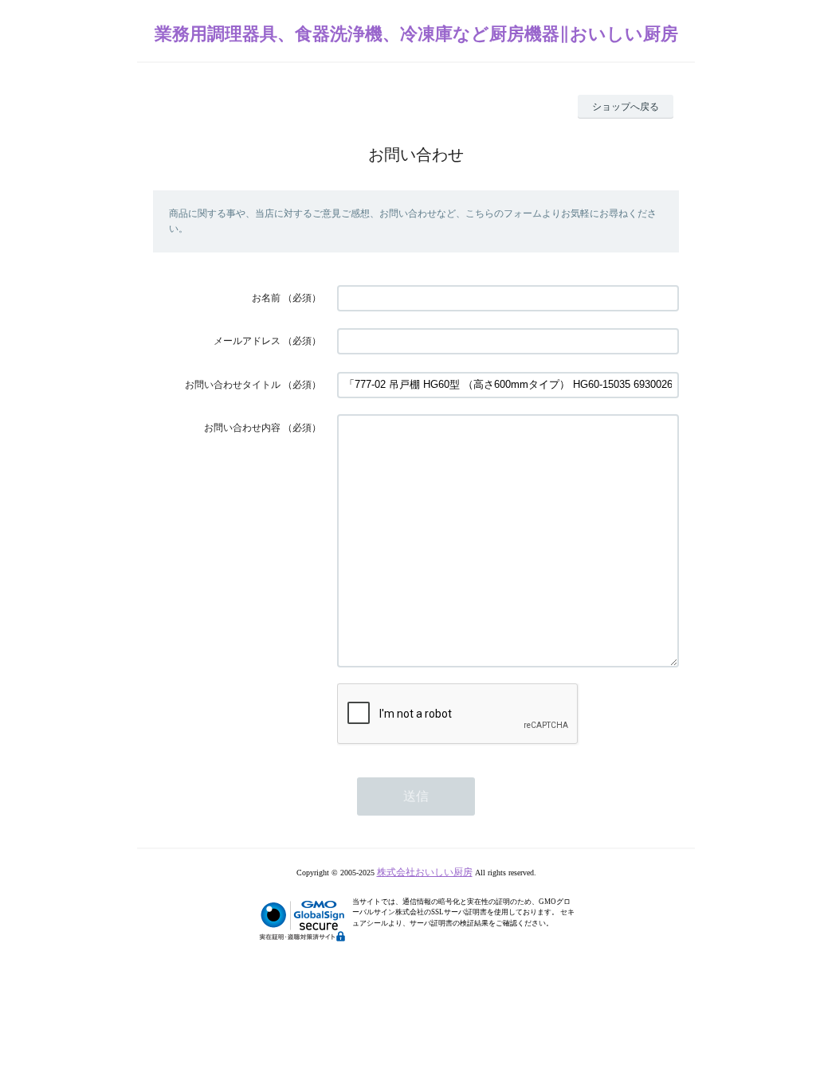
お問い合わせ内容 (242, 427)
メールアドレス (247, 340)
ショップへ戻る (625, 106)
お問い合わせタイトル (232, 384)
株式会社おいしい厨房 (425, 872)
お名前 (266, 297)
